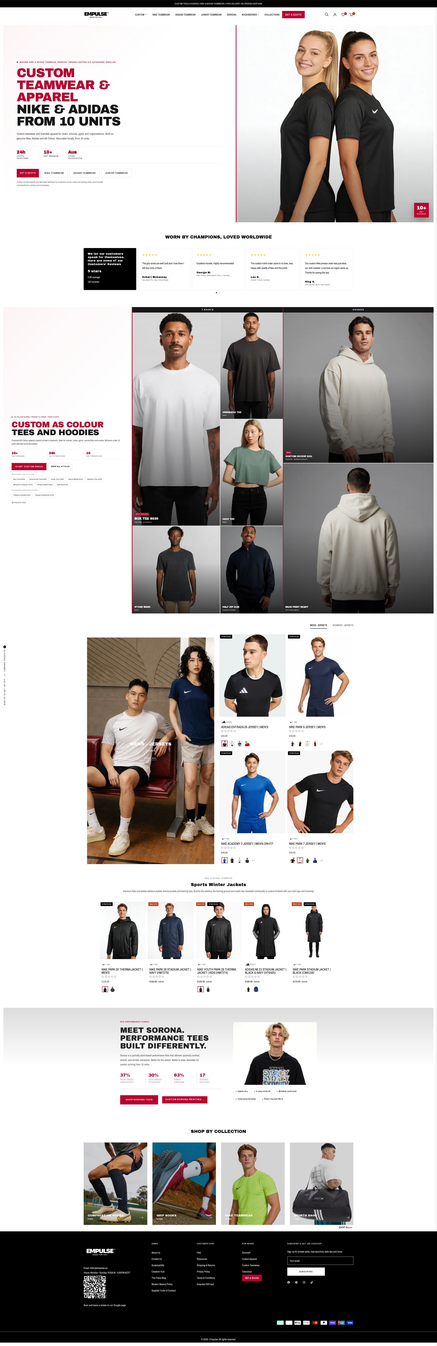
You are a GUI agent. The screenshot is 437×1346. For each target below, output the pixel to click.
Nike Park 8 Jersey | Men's (307, 727)
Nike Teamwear (54, 173)
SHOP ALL (151, 758)
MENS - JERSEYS (150, 744)
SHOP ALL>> (345, 1227)
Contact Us (157, 1259)
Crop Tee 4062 (57, 479)
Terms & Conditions (206, 1278)
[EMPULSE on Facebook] (289, 1282)
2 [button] (219, 292)
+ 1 (253, 860)
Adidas (229, 722)
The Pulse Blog (159, 1278)
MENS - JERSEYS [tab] (318, 625)
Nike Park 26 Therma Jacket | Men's (122, 971)
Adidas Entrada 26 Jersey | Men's (244, 727)
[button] (327, 14)
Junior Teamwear (116, 173)
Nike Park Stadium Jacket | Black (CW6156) (312, 971)
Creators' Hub (158, 1271)
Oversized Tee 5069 (38, 479)
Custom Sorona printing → (185, 1099)
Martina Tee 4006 (94, 479)
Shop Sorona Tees (139, 1099)
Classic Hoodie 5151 (22, 495)
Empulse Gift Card (205, 1284)
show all (218, 998)
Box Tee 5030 (19, 479)
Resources (202, 1259)
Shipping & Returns (206, 1265)
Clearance (247, 1271)
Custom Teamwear (251, 1265)
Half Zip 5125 (62, 485)
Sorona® (246, 1252)
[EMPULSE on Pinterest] (297, 1282)
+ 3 (321, 743)
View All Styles (60, 466)
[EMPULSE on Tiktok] (312, 1282)
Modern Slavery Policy (162, 1284)
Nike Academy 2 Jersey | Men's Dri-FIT (247, 843)
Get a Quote (28, 173)
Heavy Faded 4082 (45, 485)
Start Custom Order (29, 467)
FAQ (199, 1252)
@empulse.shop (19, 502)
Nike (296, 722)
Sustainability (158, 1265)
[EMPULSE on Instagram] (305, 1282)
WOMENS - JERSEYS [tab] (343, 625)
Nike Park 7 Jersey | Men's (307, 843)
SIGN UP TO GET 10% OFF (4, 692)
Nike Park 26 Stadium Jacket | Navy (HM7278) (170, 971)
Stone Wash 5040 (75, 479)
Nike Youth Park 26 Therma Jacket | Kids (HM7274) (216, 971)
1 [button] (216, 292)
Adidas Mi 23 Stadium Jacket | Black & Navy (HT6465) (265, 971)
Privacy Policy (203, 1271)
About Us (156, 1252)
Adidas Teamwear (84, 173)
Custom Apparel (249, 1259)
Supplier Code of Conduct (164, 1290)
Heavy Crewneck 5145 (44, 495)
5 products (151, 750)
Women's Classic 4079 (23, 485)
